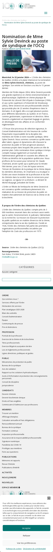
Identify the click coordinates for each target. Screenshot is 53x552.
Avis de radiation (9, 369)
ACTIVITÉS (7, 472)
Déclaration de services (11, 306)
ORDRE (5, 295)
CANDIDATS (7, 390)
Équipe (5, 320)
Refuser (26, 535)
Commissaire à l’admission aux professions (20, 404)
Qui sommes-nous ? (10, 299)
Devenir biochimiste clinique (13, 397)
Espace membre (10, 487)
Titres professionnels (11, 343)
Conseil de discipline (10, 382)
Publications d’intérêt (10, 467)
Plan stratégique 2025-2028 (13, 309)
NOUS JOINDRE (9, 477)
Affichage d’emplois (10, 417)
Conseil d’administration (12, 316)
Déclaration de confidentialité (34, 549)
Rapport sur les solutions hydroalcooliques (20, 372)
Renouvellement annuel (12, 424)
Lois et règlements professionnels (16, 350)
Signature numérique (11, 441)
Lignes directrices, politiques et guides (17, 353)
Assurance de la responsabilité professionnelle (21, 438)
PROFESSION (8, 332)
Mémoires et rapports (11, 460)
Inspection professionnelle (13, 434)
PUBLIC (5, 358)
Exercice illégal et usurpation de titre (17, 346)
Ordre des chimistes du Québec (14, 20)
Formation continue (10, 431)
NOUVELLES (7, 482)
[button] (49, 498)
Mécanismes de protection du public (17, 362)
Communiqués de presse (12, 323)
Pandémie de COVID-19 (11, 445)
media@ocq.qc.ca (9, 257)
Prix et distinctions (9, 327)
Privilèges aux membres (12, 448)
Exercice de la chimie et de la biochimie (18, 339)
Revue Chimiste (8, 464)
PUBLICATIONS (9, 456)
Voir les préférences (26, 543)
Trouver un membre (10, 413)
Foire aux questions (10, 452)
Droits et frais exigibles (11, 401)
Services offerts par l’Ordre (13, 302)
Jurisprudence (8, 385)
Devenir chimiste (9, 394)
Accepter (26, 528)
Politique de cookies (14, 549)
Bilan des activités (9, 313)
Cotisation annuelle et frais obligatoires (18, 420)
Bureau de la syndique (11, 365)
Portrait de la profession (12, 336)
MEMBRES (6, 409)
